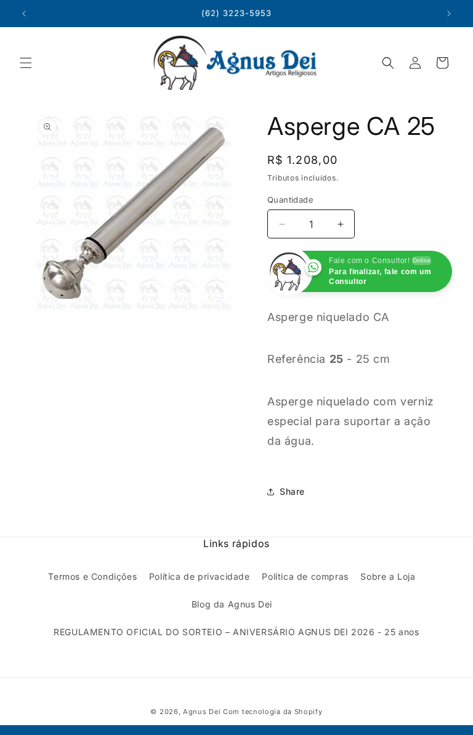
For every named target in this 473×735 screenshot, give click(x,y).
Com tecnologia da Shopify (273, 711)
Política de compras (305, 576)
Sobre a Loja (387, 576)
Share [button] (292, 491)
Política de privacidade (199, 576)
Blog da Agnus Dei (232, 604)
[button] (25, 62)
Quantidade (290, 200)
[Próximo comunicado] (449, 13)
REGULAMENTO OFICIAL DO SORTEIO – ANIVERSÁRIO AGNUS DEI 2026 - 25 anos (236, 632)
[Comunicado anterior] (24, 13)
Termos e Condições (92, 576)
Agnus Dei (201, 711)
